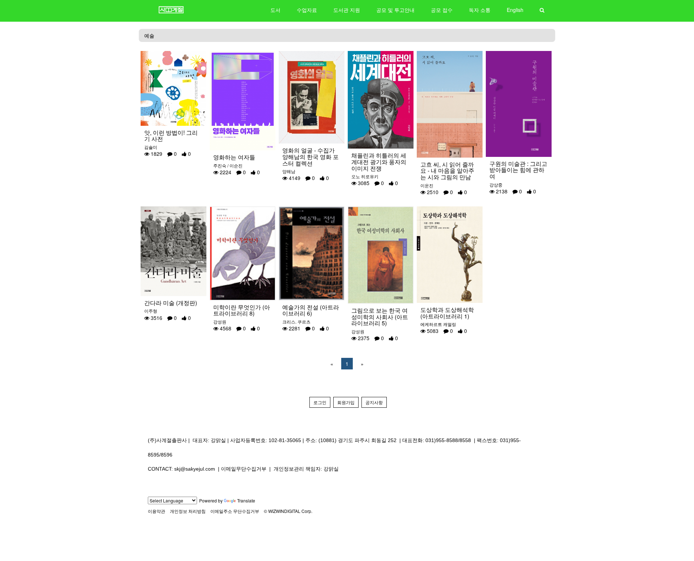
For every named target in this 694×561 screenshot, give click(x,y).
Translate (246, 500)
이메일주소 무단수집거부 (234, 511)
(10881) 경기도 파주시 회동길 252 (357, 440)
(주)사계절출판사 (167, 440)
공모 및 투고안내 (395, 9)
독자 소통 (479, 9)
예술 (149, 35)
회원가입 (346, 402)
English (515, 9)
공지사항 (374, 402)
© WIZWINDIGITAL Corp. (288, 511)
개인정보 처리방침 (188, 511)
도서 (275, 9)
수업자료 (307, 9)
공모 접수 (442, 9)
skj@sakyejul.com (194, 469)
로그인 (319, 402)
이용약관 (156, 511)
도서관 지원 (346, 9)
